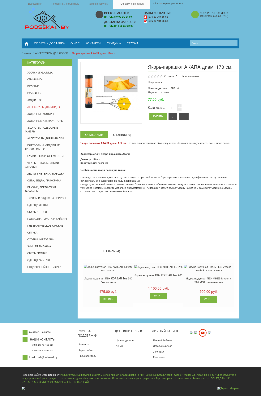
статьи (132, 43)
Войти (155, 3)
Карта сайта (85, 350)
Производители (87, 356)
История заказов (162, 346)
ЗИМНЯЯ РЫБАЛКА (39, 246)
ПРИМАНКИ (34, 93)
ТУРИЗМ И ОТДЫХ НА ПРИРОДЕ (47, 198)
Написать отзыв (190, 76)
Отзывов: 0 (170, 76)
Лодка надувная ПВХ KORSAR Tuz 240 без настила (108, 280)
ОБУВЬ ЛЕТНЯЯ (37, 212)
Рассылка (159, 357)
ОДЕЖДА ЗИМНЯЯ (38, 260)
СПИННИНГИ (34, 79)
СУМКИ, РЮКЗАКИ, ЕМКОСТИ (45, 156)
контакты (93, 43)
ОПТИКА (32, 232)
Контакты (84, 344)
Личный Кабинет (162, 340)
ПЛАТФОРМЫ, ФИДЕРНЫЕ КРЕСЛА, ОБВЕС (42, 147)
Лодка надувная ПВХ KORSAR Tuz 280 (158, 275)
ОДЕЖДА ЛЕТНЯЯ (38, 205)
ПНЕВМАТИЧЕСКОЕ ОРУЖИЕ (45, 225)
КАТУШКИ (33, 86)
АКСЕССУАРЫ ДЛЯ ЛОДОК (51, 53)
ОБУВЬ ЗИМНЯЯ (37, 253)
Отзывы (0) (122, 134)
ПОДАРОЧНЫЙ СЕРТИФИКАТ (45, 267)
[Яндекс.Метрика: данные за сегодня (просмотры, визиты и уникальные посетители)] (228, 388)
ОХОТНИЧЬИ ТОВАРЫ (40, 239)
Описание (94, 134)
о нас (75, 43)
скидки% (114, 43)
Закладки (158, 351)
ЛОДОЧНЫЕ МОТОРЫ (40, 114)
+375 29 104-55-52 (158, 21)
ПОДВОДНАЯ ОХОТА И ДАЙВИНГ (47, 218)
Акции (119, 346)
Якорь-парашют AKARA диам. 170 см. (94, 53)
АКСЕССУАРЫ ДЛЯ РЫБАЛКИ (45, 138)
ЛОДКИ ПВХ (34, 100)
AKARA (174, 88)
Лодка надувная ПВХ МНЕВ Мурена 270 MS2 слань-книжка (208, 280)
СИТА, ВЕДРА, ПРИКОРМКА (44, 180)
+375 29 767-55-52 (158, 16)
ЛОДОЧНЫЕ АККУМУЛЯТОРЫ (45, 120)
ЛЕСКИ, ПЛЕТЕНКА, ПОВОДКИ (45, 173)
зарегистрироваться (173, 3)
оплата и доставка (49, 43)
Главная (26, 53)
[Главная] (26, 43)
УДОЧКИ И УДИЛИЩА (40, 72)
